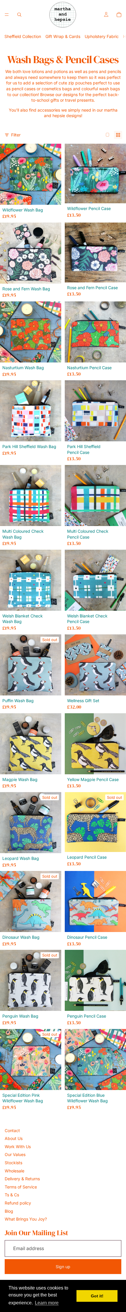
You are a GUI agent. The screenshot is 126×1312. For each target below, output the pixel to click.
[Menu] (6, 14)
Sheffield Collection (22, 36)
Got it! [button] (97, 1296)
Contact (12, 1130)
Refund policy (18, 1202)
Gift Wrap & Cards (62, 36)
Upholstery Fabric (102, 36)
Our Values (15, 1154)
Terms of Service (21, 1186)
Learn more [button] (47, 1302)
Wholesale (14, 1170)
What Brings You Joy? (26, 1218)
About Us (14, 1138)
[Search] (19, 14)
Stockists (13, 1162)
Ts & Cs (12, 1194)
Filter (16, 134)
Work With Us (18, 1146)
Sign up (63, 1266)
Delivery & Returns (22, 1178)
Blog (9, 1211)
